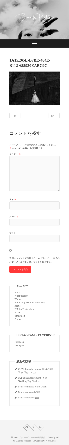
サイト (12, 233)
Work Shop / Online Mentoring (30, 302)
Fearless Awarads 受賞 (29, 392)
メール (14, 216)
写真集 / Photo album (25, 309)
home (17, 292)
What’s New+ (21, 296)
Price (17, 312)
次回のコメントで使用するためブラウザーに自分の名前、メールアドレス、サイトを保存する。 (34, 260)
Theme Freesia (23, 441)
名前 (12, 199)
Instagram (20, 345)
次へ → (54, 115)
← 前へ (14, 115)
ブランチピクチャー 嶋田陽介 (33, 437)
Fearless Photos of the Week (32, 386)
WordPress (51, 441)
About (17, 306)
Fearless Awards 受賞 (28, 397)
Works (18, 299)
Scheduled (20, 316)
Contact (18, 319)
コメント (15, 154)
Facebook (19, 342)
